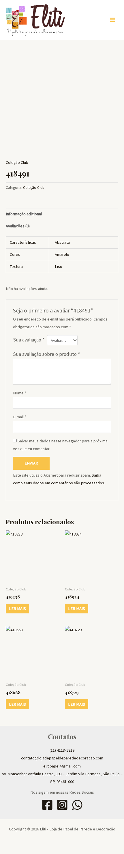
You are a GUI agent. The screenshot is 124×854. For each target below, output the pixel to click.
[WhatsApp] (77, 805)
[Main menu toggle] (112, 20)
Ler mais (17, 608)
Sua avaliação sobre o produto (46, 354)
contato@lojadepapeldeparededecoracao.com (62, 758)
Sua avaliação (28, 340)
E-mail (19, 416)
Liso (58, 266)
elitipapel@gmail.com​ (62, 766)
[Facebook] (47, 805)
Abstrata (62, 242)
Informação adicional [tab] (24, 213)
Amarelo (62, 254)
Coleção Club (17, 162)
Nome (19, 393)
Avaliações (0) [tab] (18, 226)
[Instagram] (62, 805)
